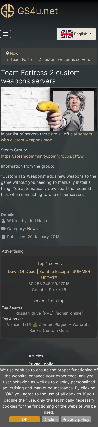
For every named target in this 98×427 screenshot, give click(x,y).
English (81, 33)
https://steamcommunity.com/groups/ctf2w (42, 156)
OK (24, 419)
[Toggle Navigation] (5, 34)
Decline (50, 419)
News (32, 228)
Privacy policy (76, 419)
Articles (36, 355)
